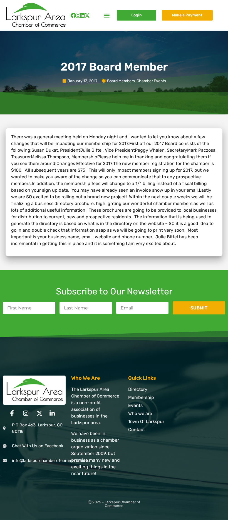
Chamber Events (151, 81)
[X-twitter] (87, 15)
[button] (106, 15)
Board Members (121, 81)
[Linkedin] (82, 15)
